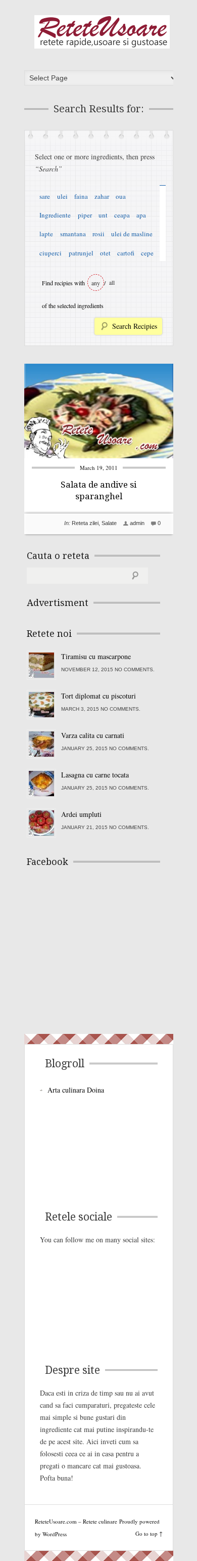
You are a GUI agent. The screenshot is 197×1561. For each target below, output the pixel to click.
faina (81, 196)
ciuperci (50, 252)
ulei (62, 196)
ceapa (122, 215)
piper (85, 215)
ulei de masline (132, 233)
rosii (98, 233)
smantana (73, 233)
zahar (101, 196)
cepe (147, 252)
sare (44, 196)
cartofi (125, 252)
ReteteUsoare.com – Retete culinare (102, 32)
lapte (46, 233)
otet (105, 252)
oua (121, 196)
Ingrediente (55, 215)
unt (103, 215)
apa (141, 215)
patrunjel (81, 252)
